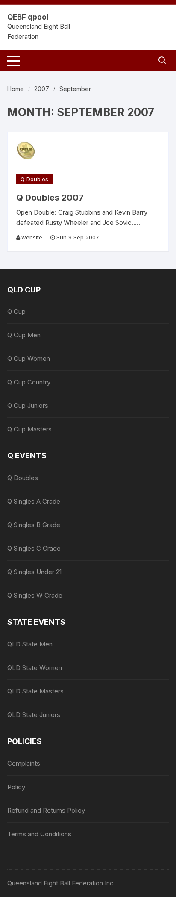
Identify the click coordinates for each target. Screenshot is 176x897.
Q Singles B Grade (33, 525)
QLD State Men (30, 644)
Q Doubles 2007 (50, 197)
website (31, 237)
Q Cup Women (28, 358)
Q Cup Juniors (27, 405)
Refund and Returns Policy (46, 810)
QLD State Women (34, 668)
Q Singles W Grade (34, 595)
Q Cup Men (24, 335)
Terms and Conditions (39, 834)
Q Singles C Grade (34, 548)
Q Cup (16, 311)
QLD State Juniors (33, 715)
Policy (16, 787)
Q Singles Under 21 (34, 572)
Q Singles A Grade (33, 501)
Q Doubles (34, 179)
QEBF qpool (28, 17)
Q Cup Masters (29, 429)
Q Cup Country (28, 382)
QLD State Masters (35, 691)
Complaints (23, 763)
